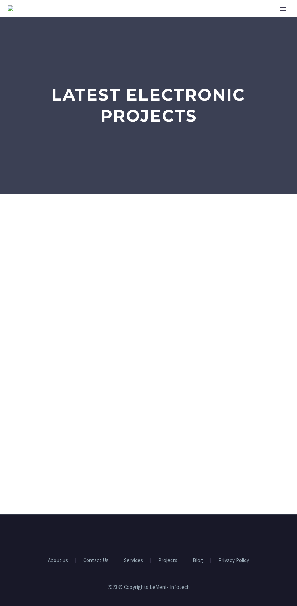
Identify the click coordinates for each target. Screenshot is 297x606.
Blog (198, 560)
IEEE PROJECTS (267, 31)
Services (219, 31)
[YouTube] (158, 534)
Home (142, 31)
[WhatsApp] (167, 534)
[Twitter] (148, 534)
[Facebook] (130, 534)
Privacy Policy (233, 560)
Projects (167, 560)
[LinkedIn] (139, 534)
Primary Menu (282, 9)
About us (178, 31)
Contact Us (96, 560)
